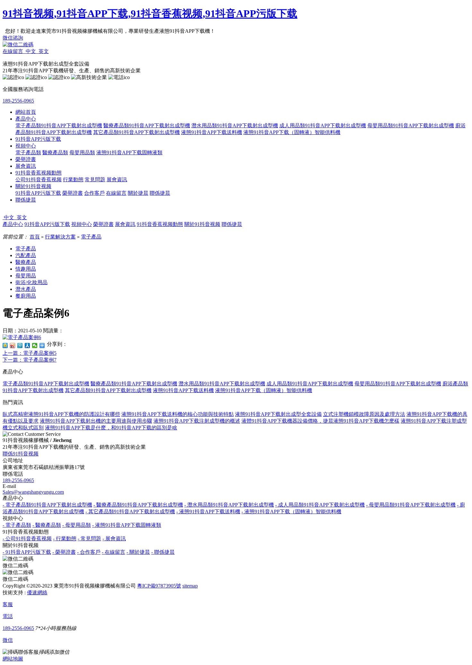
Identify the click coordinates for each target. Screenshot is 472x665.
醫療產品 (25, 262)
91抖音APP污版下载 (38, 139)
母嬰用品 (25, 275)
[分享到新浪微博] (12, 345)
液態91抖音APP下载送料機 (211, 132)
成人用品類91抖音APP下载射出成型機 (322, 125)
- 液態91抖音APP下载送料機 (208, 511)
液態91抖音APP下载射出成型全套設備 (278, 414)
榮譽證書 (25, 159)
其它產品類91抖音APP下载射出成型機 (136, 132)
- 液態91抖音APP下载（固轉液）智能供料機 (291, 511)
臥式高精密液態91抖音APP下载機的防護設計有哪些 (61, 414)
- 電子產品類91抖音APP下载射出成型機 (47, 505)
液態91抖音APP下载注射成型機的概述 (196, 421)
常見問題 (95, 179)
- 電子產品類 (17, 525)
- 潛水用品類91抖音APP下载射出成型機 (229, 505)
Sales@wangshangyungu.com (33, 492)
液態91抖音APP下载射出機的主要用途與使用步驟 (96, 421)
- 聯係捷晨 (163, 552)
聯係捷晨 (160, 193)
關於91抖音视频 (33, 186)
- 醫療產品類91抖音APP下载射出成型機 (138, 505)
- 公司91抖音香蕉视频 (27, 538)
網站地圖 (13, 658)
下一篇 (30, 360)
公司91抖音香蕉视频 (38, 179)
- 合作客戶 (89, 552)
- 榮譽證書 (64, 552)
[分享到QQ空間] (5, 345)
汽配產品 (25, 255)
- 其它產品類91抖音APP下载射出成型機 (130, 511)
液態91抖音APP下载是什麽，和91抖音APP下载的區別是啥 (111, 427)
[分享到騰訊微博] (20, 345)
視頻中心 (25, 145)
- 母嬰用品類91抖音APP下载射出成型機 (411, 505)
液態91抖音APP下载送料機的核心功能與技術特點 (177, 414)
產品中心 (25, 118)
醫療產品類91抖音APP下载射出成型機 (146, 125)
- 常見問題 (89, 538)
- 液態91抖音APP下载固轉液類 (126, 525)
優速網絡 (37, 592)
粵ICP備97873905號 (159, 586)
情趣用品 (25, 269)
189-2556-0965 (18, 100)
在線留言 (116, 193)
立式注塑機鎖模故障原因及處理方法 (364, 414)
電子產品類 (28, 152)
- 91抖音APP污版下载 (27, 552)
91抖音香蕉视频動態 (38, 172)
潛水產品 (25, 289)
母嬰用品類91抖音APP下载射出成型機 (410, 125)
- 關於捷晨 (138, 552)
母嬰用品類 (82, 152)
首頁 (35, 236)
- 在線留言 (113, 552)
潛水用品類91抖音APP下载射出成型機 (234, 125)
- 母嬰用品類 (76, 525)
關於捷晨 (138, 193)
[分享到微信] (35, 345)
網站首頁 (25, 112)
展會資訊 (25, 166)
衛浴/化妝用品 (31, 282)
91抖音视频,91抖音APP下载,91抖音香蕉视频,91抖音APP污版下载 (150, 13)
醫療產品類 (55, 152)
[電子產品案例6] (22, 337)
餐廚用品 (25, 296)
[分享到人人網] (27, 345)
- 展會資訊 (114, 538)
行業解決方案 (60, 236)
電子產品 (91, 236)
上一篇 (30, 353)
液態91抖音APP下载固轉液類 (129, 152)
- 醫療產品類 (46, 525)
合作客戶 (94, 193)
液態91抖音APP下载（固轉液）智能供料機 (291, 132)
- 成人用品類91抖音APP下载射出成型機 (320, 505)
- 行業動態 (64, 538)
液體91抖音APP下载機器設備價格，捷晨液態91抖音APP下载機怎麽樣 (320, 421)
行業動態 (73, 179)
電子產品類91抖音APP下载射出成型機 (58, 125)
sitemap (190, 586)
